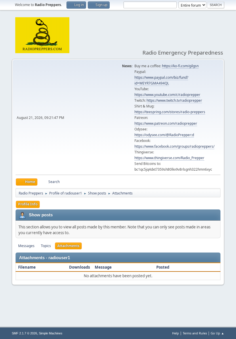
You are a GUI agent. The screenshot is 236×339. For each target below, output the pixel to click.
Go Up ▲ (217, 333)
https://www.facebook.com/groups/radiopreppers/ (174, 146)
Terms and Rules (195, 333)
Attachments (68, 245)
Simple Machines (50, 333)
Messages (26, 245)
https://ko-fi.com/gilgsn (180, 65)
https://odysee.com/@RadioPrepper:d (164, 134)
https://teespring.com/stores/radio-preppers (169, 111)
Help (175, 333)
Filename (27, 267)
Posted (162, 267)
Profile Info (27, 204)
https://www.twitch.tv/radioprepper (174, 100)
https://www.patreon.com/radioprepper (165, 123)
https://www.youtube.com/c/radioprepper (167, 94)
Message (103, 267)
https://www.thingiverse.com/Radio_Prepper (169, 157)
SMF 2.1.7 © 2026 (24, 333)
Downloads (79, 267)
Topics (46, 245)
